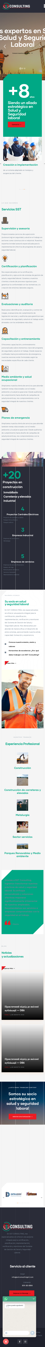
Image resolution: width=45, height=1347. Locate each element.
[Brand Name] (13, 1197)
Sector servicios (22, 836)
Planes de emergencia (16, 417)
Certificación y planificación (19, 266)
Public (7, 1014)
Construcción (22, 767)
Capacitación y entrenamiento (21, 338)
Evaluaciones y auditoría (17, 304)
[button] (16, 124)
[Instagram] (25, 1341)
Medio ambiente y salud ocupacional (17, 378)
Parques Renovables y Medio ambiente (22, 855)
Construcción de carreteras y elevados (22, 791)
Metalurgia (22, 814)
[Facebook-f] (19, 1341)
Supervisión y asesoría (16, 228)
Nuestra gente (12, 164)
